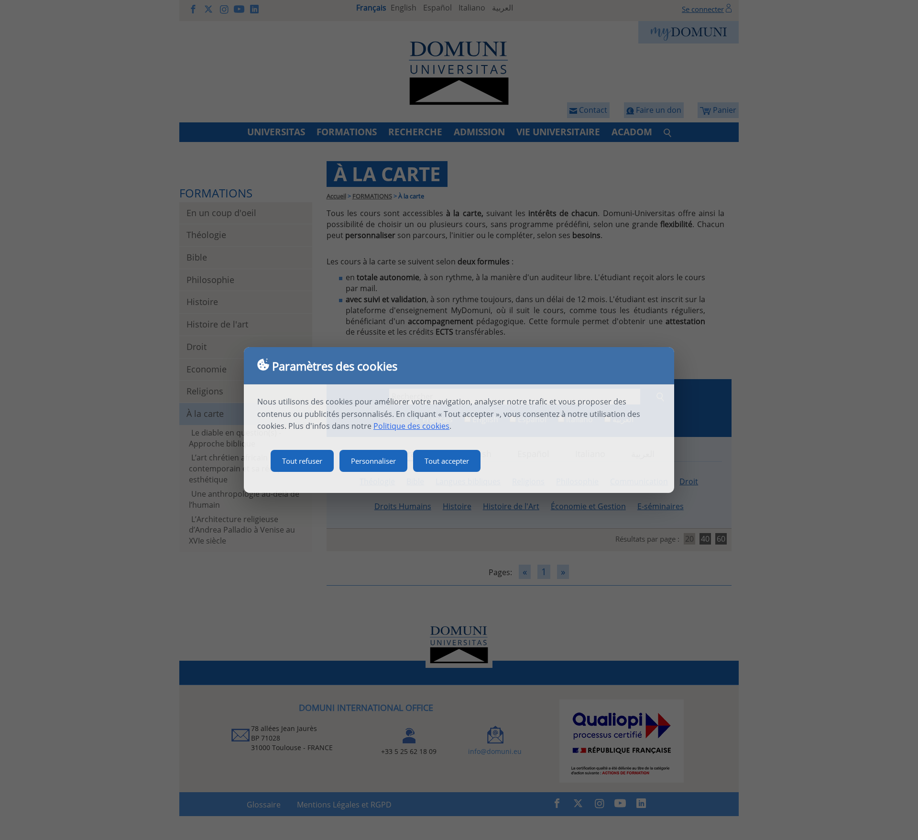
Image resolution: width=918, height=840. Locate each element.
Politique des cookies (411, 426)
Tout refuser (302, 461)
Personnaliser (373, 461)
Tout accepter (447, 461)
